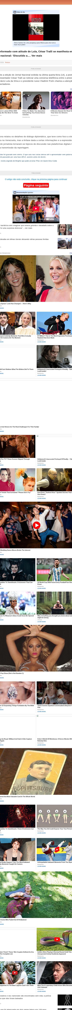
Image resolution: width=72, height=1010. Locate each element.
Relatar (7, 62)
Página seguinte (36, 185)
